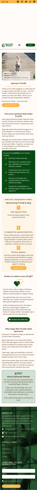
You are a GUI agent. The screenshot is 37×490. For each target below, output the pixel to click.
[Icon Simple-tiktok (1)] (30, 1)
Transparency (6, 449)
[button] (19, 45)
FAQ (3, 445)
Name (4, 474)
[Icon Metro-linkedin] (34, 1)
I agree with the (12, 481)
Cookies (4, 457)
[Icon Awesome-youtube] (26, 1)
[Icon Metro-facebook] (18, 1)
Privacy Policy (6, 453)
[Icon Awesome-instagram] (22, 1)
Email (4, 468)
